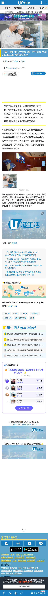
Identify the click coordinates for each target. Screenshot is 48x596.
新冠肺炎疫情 (21, 318)
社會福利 (40, 560)
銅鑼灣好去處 (7, 557)
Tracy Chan (11, 68)
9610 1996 (12, 306)
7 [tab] (19, 17)
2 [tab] (21, 14)
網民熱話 (5, 567)
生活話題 (14, 61)
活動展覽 (5, 554)
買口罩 (7, 313)
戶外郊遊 (31, 560)
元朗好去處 (19, 557)
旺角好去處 (6, 560)
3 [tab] (23, 14)
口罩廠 (24, 313)
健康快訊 (7, 318)
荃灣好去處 (31, 557)
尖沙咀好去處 (27, 554)
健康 (23, 61)
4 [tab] (26, 14)
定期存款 (38, 12)
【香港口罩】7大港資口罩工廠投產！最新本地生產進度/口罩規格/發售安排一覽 (23, 273)
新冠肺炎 (35, 313)
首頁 (5, 61)
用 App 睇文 (39, 73)
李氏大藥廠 (12, 243)
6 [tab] (30, 14)
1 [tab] (19, 14)
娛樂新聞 (29, 12)
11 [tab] (28, 17)
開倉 (18, 554)
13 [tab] (24, 20)
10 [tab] (26, 17)
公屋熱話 (20, 12)
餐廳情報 (22, 560)
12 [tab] (30, 17)
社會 (14, 560)
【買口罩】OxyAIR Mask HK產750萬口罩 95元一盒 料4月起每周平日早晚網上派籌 (23, 260)
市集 (12, 554)
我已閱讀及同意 (24, 586)
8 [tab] (21, 17)
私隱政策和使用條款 (25, 582)
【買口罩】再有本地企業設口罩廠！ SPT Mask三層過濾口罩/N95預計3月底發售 (22, 253)
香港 (32, 318)
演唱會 (7, 7)
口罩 (16, 313)
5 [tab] (28, 14)
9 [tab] (23, 17)
